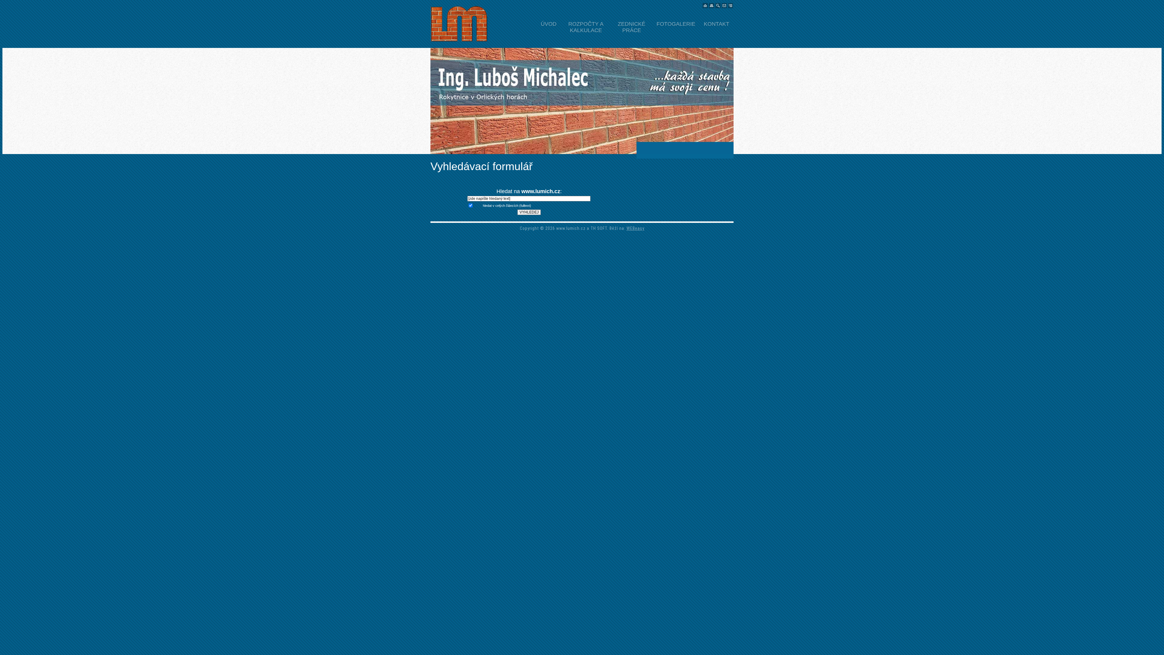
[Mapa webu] (712, 6)
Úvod (549, 24)
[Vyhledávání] (718, 6)
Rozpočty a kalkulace (586, 26)
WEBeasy (635, 228)
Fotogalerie (676, 24)
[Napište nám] (724, 6)
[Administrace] (730, 6)
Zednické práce (631, 26)
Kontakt (716, 24)
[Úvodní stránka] (705, 6)
